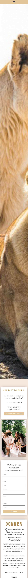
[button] (14, 2)
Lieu (4, 496)
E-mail (4, 503)
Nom (4, 481)
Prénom (5, 474)
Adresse (5, 489)
